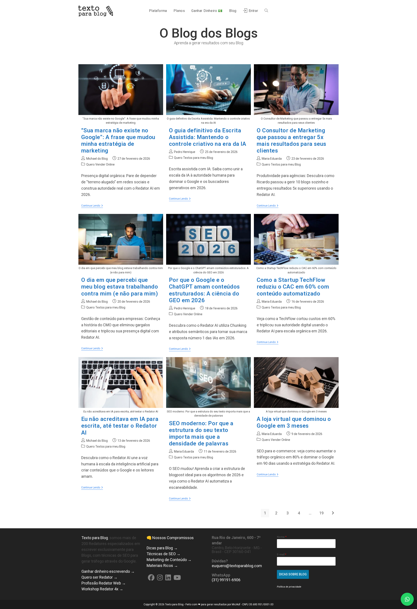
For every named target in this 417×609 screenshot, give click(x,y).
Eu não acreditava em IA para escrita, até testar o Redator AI (120, 426)
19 (321, 513)
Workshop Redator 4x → (102, 589)
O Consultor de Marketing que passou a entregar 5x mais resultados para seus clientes (291, 140)
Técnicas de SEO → (163, 554)
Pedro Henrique (184, 152)
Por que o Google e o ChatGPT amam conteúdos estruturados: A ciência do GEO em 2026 (204, 290)
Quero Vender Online (100, 164)
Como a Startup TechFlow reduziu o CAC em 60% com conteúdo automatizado (293, 287)
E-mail (281, 554)
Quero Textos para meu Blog (193, 157)
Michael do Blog (97, 158)
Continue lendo (92, 206)
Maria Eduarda (272, 158)
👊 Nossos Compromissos (170, 537)
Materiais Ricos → (162, 565)
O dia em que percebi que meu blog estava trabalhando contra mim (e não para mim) (119, 287)
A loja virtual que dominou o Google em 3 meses (294, 422)
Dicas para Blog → (162, 548)
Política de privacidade (289, 586)
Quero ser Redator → (99, 577)
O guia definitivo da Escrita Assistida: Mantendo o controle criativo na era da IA (207, 137)
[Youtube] (177, 578)
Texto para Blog (94, 537)
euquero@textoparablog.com (237, 565)
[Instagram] (160, 578)
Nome (281, 536)
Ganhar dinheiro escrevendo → (108, 571)
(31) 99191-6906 (226, 580)
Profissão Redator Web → (103, 583)
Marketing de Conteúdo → (169, 559)
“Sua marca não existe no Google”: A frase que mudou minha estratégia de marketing (118, 140)
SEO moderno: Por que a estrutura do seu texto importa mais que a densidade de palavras (201, 433)
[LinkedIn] (168, 578)
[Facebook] (151, 578)
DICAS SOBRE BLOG (293, 574)
